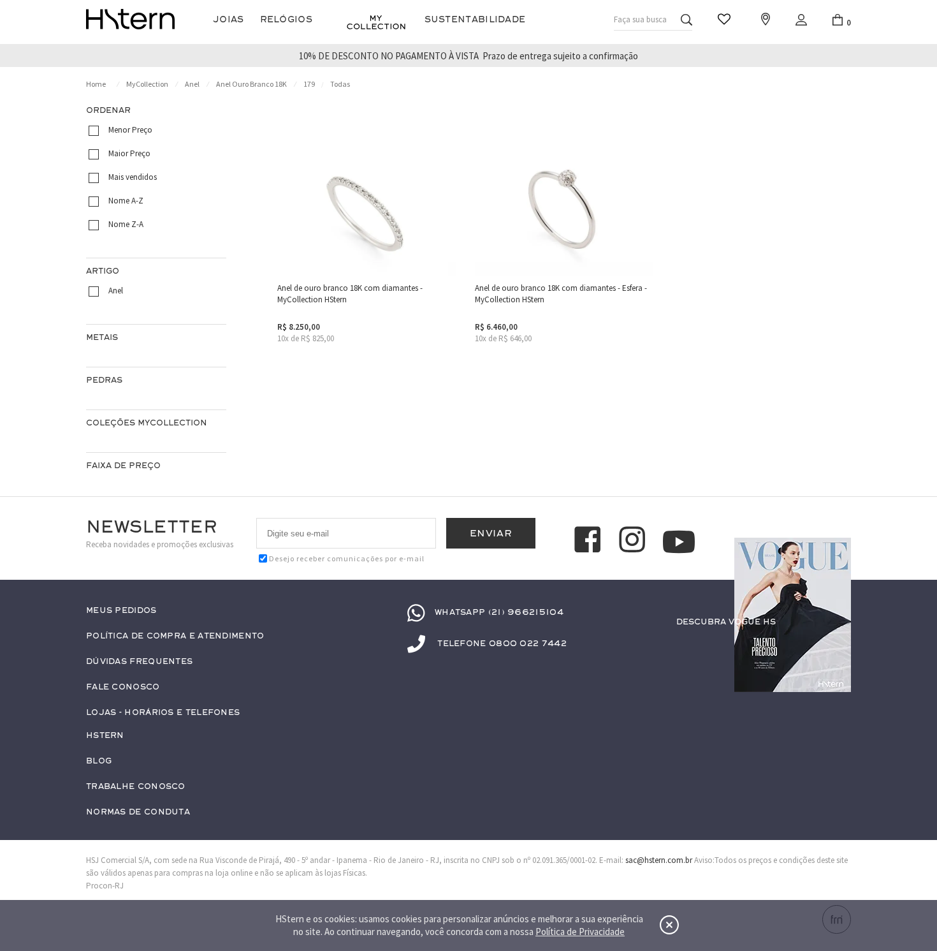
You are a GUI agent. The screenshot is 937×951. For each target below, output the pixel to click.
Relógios (286, 19)
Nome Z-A (125, 224)
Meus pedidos (121, 610)
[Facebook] (590, 541)
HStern (105, 735)
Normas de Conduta (138, 812)
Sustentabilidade (475, 19)
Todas (340, 84)
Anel (192, 84)
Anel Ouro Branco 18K (251, 84)
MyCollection (147, 84)
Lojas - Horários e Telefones (163, 712)
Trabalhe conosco (135, 786)
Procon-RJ (105, 885)
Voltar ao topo (835, 646)
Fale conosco (123, 687)
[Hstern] (130, 19)
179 (309, 84)
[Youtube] (679, 542)
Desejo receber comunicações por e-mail (347, 558)
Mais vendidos (132, 177)
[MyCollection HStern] (376, 22)
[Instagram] (634, 541)
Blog (99, 761)
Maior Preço (129, 153)
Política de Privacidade (580, 931)
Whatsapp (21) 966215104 (499, 612)
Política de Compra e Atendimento (175, 636)
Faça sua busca (640, 19)
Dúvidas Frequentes (139, 661)
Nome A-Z (125, 200)
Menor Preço (130, 129)
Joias (228, 19)
